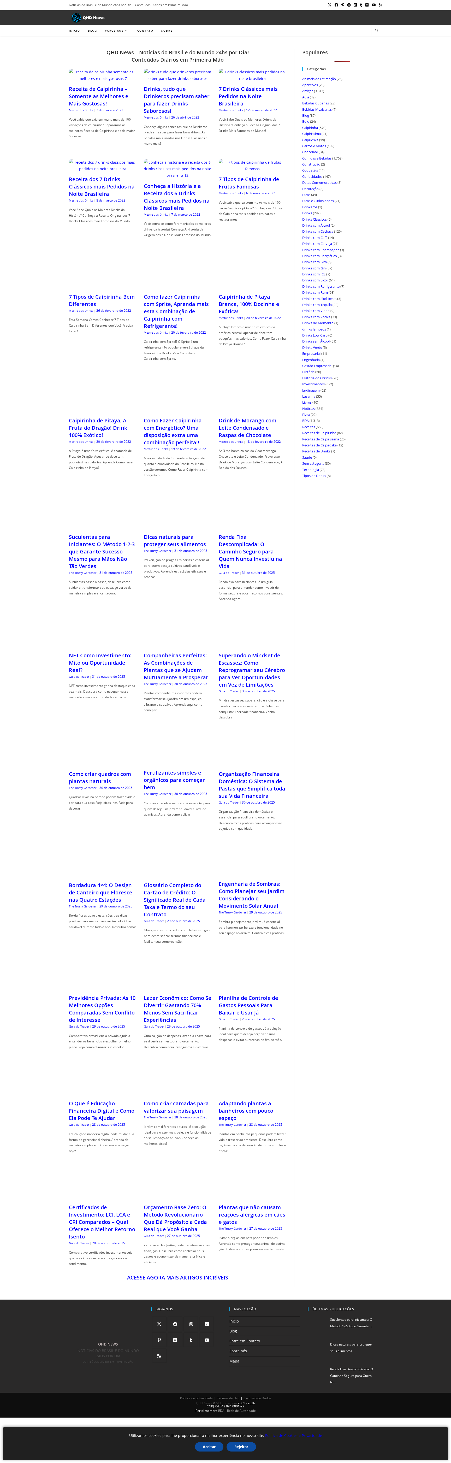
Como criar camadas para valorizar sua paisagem (176, 1107)
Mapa (234, 1361)
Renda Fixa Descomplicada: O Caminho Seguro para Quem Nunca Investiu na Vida (250, 551)
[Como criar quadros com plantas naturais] (103, 763)
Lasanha (308, 396)
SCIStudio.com (226, 1403)
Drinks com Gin (314, 268)
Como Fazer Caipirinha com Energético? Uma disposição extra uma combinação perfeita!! (173, 431)
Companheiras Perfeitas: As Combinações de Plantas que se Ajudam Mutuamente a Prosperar (176, 666)
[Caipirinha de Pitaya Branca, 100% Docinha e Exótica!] (252, 286)
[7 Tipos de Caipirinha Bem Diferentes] (103, 286)
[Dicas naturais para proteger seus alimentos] (177, 526)
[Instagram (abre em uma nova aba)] (349, 5)
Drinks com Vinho (316, 310)
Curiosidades (312, 176)
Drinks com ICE (313, 274)
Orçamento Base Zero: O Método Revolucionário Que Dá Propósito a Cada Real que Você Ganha (175, 1218)
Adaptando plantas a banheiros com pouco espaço (246, 1111)
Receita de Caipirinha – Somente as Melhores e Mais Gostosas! (98, 96)
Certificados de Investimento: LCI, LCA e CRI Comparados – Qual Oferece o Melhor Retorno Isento (102, 1222)
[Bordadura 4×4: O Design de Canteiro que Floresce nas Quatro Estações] (103, 874)
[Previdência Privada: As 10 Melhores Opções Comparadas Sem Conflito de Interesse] (103, 987)
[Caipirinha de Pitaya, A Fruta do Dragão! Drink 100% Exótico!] (103, 410)
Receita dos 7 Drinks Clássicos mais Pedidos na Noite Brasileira (102, 186)
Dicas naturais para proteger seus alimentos (175, 540)
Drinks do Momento (318, 323)
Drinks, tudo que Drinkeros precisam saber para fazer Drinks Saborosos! (177, 99)
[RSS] (159, 1356)
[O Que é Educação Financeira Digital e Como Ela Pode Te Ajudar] (103, 1092)
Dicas (306, 194)
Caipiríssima (311, 133)
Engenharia (311, 359)
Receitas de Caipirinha (319, 432)
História (308, 371)
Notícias (308, 408)
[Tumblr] (191, 1340)
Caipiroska (310, 140)
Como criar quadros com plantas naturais (100, 777)
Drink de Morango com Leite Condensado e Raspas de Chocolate (247, 428)
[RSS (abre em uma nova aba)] (379, 5)
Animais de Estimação (319, 78)
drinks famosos (314, 329)
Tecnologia (310, 469)
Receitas (308, 426)
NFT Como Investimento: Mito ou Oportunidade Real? (100, 663)
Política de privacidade (196, 1398)
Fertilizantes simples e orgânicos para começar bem (174, 780)
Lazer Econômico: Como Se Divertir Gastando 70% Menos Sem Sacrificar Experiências (177, 1008)
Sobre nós (238, 1350)
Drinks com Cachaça (317, 231)
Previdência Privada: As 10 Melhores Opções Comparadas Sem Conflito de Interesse (102, 1008)
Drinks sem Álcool (316, 341)
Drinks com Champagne (320, 249)
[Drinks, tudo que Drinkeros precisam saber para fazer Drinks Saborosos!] (177, 78)
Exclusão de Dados (257, 1398)
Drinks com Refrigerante (321, 286)
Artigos (307, 91)
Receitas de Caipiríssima (320, 439)
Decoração (310, 188)
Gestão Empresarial (317, 365)
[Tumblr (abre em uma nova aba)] (361, 5)
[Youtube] (207, 1340)
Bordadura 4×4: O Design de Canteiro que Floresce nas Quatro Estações (100, 892)
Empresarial (311, 353)
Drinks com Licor (315, 280)
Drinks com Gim (314, 261)
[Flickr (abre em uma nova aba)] (367, 5)
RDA (305, 420)
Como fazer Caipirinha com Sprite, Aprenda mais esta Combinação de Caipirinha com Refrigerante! (176, 311)
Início (234, 1321)
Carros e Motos (314, 146)
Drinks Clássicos (314, 219)
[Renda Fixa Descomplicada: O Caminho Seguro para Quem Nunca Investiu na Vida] (252, 526)
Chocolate (310, 152)
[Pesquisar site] (376, 31)
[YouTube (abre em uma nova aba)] (373, 5)
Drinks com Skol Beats (319, 298)
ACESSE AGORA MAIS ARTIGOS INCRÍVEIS (177, 1277)
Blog (305, 115)
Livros (307, 402)
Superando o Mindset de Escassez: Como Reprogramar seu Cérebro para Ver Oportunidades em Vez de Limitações (252, 670)
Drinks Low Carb (315, 335)
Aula (305, 97)
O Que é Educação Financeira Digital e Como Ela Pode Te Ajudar (101, 1111)
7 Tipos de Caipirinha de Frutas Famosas (249, 183)
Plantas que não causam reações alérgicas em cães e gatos (252, 1214)
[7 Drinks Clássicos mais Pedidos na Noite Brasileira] (252, 78)
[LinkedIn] (207, 1324)
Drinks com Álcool (316, 225)
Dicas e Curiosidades (318, 200)
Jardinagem (311, 390)
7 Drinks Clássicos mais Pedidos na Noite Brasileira (248, 96)
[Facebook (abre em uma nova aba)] (336, 5)
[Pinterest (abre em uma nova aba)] (343, 5)
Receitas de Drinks (316, 451)
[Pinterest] (159, 1340)
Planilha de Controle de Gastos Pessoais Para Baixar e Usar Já (248, 1005)
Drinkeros (309, 207)
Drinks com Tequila (317, 304)
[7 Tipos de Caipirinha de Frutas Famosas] (252, 168)
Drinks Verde (312, 347)
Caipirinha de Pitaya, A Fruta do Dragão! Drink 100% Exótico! (98, 428)
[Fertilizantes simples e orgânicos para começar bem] (177, 762)
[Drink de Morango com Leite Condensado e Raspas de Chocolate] (252, 410)
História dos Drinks (317, 378)
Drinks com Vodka (316, 317)
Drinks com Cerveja (317, 243)
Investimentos (313, 384)
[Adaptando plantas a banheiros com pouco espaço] (252, 1092)
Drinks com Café (314, 237)
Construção (311, 164)
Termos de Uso (228, 1398)
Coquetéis (310, 170)
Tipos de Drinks (314, 475)
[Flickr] (175, 1340)
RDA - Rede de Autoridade (237, 1410)
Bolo (305, 121)
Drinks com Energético (319, 255)
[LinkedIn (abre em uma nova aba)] (355, 5)
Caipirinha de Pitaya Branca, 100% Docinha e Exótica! (249, 304)
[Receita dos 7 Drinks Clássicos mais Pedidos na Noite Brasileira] (103, 168)
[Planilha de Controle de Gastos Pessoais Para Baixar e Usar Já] (252, 987)
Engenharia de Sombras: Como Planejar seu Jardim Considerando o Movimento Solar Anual (251, 894)
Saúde (307, 457)
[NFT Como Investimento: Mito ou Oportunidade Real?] (103, 644)
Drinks (307, 213)
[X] (159, 1324)
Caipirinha (310, 127)
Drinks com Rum (315, 292)
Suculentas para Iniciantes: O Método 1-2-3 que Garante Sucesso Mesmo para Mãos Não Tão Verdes (102, 551)
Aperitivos (310, 84)
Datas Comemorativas (319, 182)
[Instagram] (191, 1324)
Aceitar (209, 1446)
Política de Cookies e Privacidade (293, 1435)
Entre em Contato (244, 1340)
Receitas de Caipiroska (319, 445)
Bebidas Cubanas (315, 103)
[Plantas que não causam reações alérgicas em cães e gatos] (252, 1196)
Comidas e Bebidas (316, 158)
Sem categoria (313, 463)
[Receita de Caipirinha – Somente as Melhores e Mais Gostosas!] (103, 78)
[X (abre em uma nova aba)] (329, 5)
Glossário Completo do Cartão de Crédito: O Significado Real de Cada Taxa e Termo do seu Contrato (175, 900)
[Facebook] (175, 1324)
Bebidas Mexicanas (317, 109)
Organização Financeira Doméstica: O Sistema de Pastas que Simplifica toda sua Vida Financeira (252, 784)
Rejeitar (241, 1446)
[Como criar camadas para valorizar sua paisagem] (177, 1092)
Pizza (306, 414)
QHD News (204, 1403)
